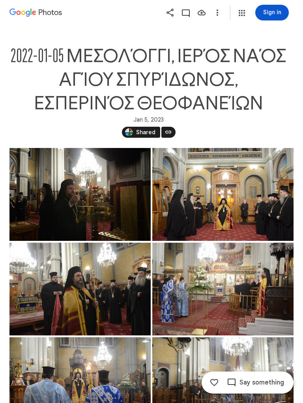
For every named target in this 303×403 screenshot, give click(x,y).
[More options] (217, 12)
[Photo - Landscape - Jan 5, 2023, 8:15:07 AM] (223, 288)
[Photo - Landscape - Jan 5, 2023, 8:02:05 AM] (223, 194)
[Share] (170, 12)
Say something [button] (261, 382)
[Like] (214, 382)
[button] (242, 13)
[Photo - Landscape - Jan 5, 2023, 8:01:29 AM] (80, 194)
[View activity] (186, 12)
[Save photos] (201, 12)
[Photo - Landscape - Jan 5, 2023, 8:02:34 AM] (80, 288)
